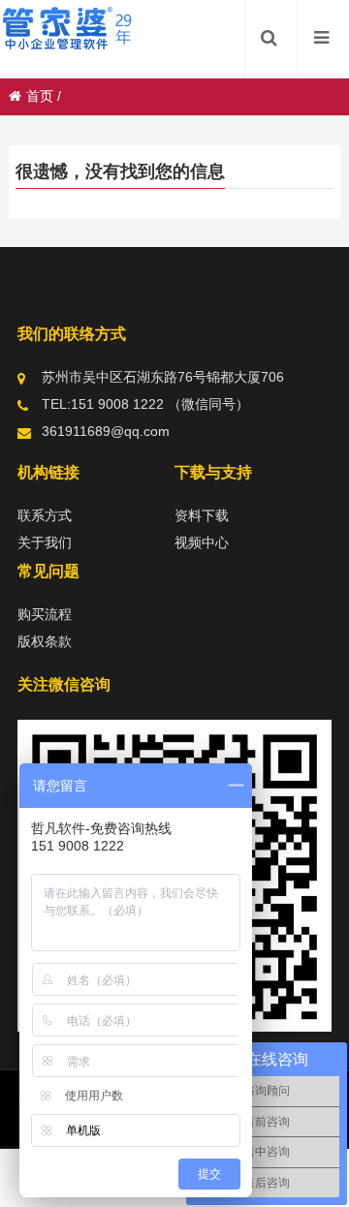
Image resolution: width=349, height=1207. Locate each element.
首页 (39, 96)
